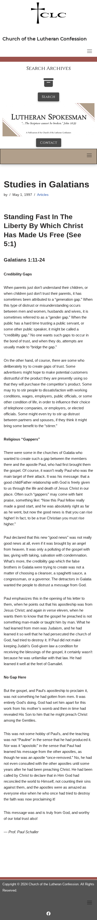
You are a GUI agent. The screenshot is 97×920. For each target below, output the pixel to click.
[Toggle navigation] (90, 51)
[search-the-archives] (48, 85)
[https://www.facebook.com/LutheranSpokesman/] (48, 914)
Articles (42, 195)
